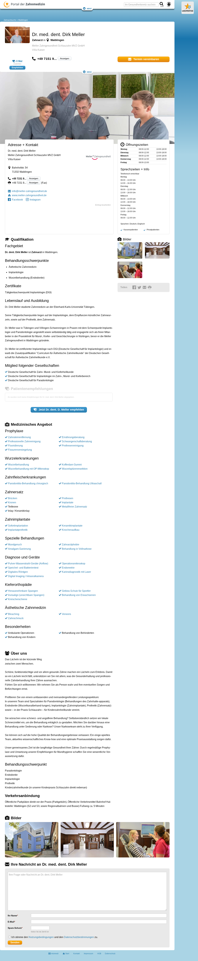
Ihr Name (12, 915)
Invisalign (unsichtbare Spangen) (26, 595)
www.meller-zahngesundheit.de (29, 195)
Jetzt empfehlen (61, 409)
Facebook (17, 199)
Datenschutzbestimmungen (79, 937)
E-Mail (11, 922)
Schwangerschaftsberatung (77, 441)
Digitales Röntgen (18, 572)
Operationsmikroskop (73, 563)
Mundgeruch (15, 544)
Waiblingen (23, 20)
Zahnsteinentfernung (19, 437)
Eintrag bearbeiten (103, 205)
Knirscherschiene (17, 599)
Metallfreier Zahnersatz (74, 506)
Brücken (12, 498)
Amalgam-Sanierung (19, 549)
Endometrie (68, 567)
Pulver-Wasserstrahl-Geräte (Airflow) (28, 563)
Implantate (67, 502)
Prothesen (67, 498)
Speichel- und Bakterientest (23, 567)
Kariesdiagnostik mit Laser (76, 572)
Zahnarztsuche (10, 20)
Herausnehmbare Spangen (23, 591)
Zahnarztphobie (70, 544)
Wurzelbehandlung (18, 464)
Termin (146, 59)
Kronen (12, 502)
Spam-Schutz (15, 928)
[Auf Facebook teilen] (134, 287)
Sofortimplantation (18, 525)
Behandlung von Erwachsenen (79, 595)
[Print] (150, 287)
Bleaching (13, 614)
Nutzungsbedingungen (41, 937)
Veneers (66, 614)
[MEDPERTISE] (187, 13)
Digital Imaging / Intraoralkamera (26, 576)
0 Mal (19, 61)
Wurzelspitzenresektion (75, 468)
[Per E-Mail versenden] (145, 287)
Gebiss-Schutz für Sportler (76, 591)
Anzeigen (64, 58)
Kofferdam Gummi (72, 464)
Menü (89, 8)
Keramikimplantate (72, 525)
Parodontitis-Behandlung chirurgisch (28, 483)
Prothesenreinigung (73, 445)
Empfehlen (17, 67)
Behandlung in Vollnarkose (77, 549)
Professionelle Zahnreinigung (24, 441)
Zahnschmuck (16, 618)
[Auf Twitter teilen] (140, 287)
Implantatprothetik (18, 529)
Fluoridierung (15, 445)
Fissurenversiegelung (20, 449)
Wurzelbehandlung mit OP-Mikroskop (28, 468)
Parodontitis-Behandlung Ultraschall (82, 483)
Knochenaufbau (70, 529)
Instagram (35, 199)
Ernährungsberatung (73, 437)
